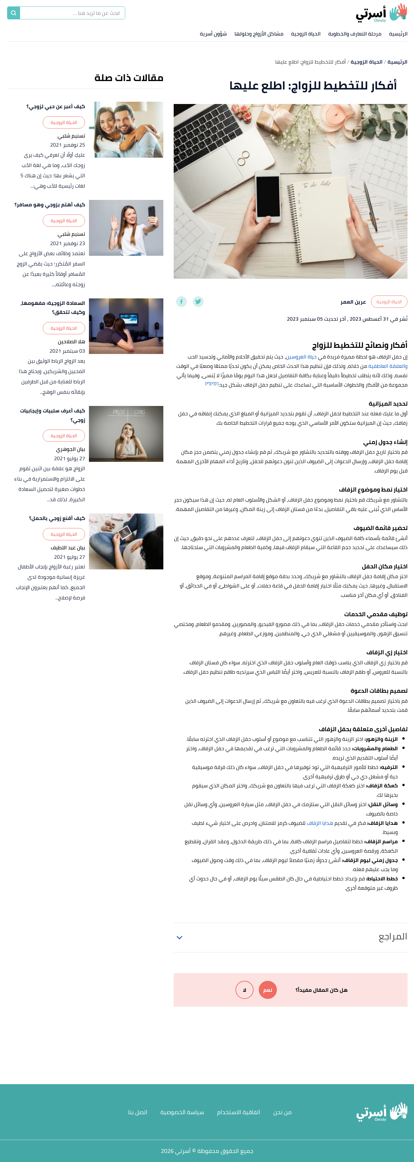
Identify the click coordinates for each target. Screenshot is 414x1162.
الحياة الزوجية (306, 33)
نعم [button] (267, 990)
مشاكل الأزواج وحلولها (258, 33)
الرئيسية (398, 33)
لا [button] (244, 990)
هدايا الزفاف (320, 823)
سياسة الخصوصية (182, 1112)
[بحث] (13, 12)
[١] (217, 383)
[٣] (207, 383)
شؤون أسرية (213, 33)
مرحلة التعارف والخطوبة (354, 33)
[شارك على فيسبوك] (181, 301)
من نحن (282, 1112)
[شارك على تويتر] (198, 301)
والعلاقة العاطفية (388, 366)
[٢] (212, 383)
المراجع (393, 936)
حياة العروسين (301, 356)
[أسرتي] (381, 13)
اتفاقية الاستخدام (238, 1112)
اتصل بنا (137, 1112)
